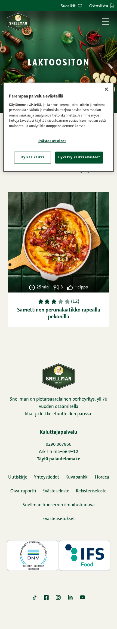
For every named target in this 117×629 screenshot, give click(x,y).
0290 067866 (58, 444)
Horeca (102, 477)
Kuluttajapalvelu (58, 432)
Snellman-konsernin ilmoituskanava (59, 505)
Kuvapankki (77, 477)
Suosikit (68, 6)
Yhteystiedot (46, 477)
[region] (58, 127)
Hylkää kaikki (32, 157)
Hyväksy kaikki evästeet (79, 157)
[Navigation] (105, 22)
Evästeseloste (55, 491)
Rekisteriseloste (91, 491)
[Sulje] (106, 89)
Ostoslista (98, 6)
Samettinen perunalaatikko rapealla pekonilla (58, 313)
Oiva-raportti (23, 491)
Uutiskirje (17, 477)
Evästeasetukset (58, 519)
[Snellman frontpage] (18, 22)
